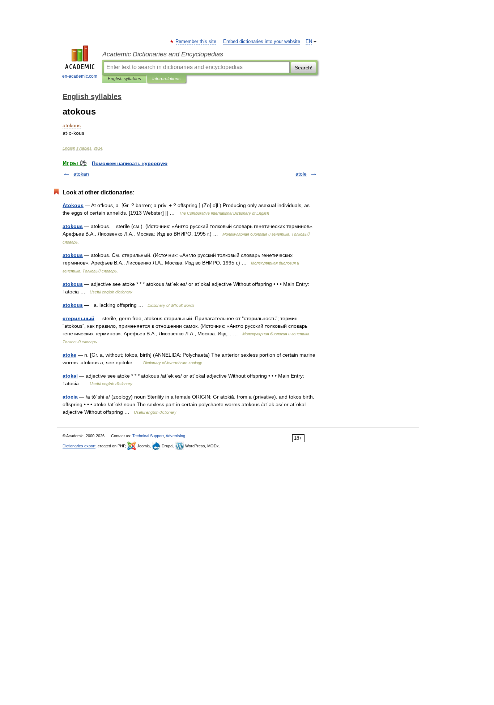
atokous (73, 226)
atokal (70, 376)
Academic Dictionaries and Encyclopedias (162, 54)
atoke (69, 355)
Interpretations (166, 78)
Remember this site (196, 41)
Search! (303, 67)
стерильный (78, 318)
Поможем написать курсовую (129, 163)
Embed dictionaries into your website (261, 41)
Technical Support (148, 436)
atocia (70, 397)
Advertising (175, 436)
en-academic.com (79, 76)
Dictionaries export (79, 446)
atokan (81, 174)
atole (301, 174)
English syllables (124, 78)
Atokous (73, 205)
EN (309, 41)
